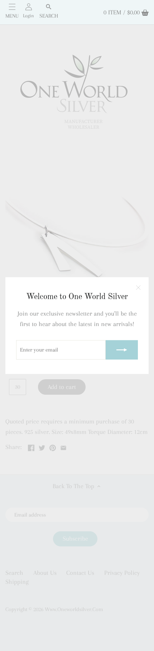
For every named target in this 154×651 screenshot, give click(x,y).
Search (48, 16)
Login (28, 15)
